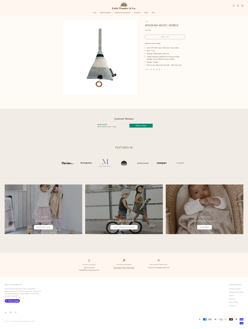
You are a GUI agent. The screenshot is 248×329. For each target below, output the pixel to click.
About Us (232, 299)
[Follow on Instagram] (11, 312)
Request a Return (235, 289)
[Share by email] (159, 69)
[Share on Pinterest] (156, 69)
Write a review (141, 126)
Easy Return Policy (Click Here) (124, 268)
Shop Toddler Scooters (124, 227)
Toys (94, 13)
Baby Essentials (105, 13)
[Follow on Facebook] (6, 312)
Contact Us (232, 306)
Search (231, 296)
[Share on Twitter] (154, 69)
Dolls (146, 13)
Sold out (165, 37)
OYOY (146, 21)
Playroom (137, 13)
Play (153, 13)
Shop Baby (204, 227)
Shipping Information (236, 292)
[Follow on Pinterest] (16, 312)
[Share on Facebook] (151, 69)
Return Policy (233, 302)
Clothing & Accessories (122, 13)
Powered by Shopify (29, 321)
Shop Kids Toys (43, 227)
